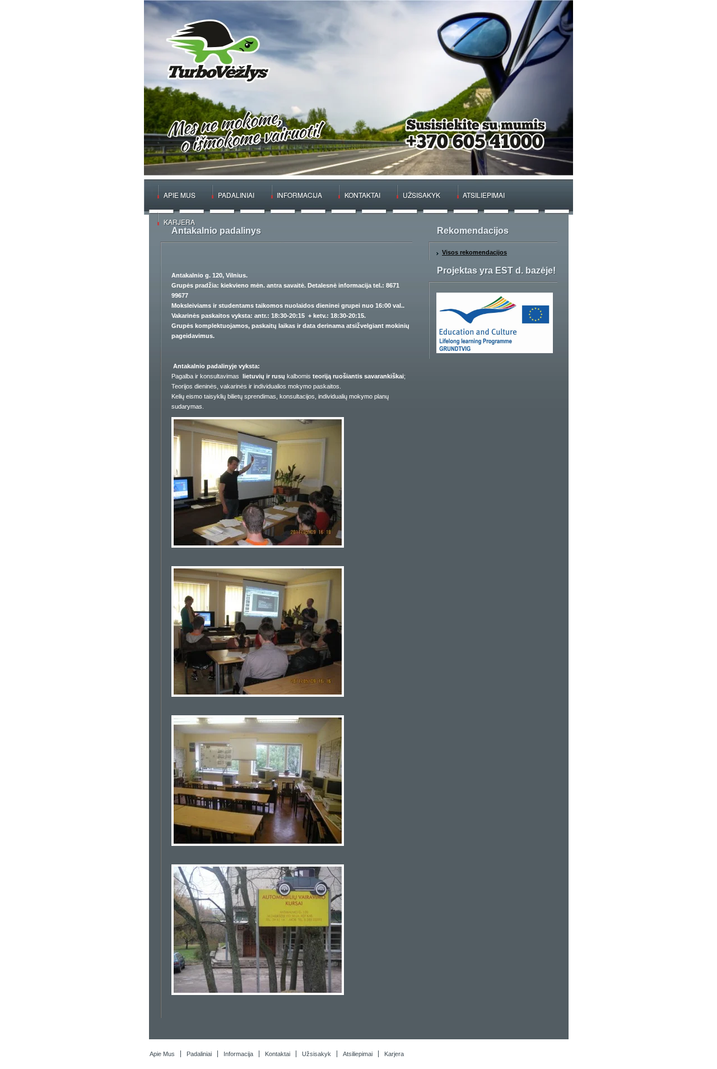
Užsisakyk (421, 195)
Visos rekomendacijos (474, 252)
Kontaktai (362, 195)
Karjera (179, 221)
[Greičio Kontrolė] (212, 50)
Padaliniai (236, 195)
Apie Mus (179, 195)
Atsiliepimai (484, 195)
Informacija (299, 195)
